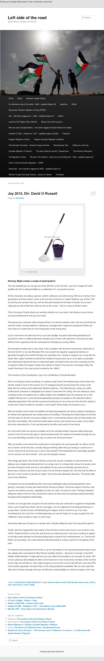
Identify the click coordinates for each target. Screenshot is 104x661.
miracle (92, 582)
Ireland (60, 116)
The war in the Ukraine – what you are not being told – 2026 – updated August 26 (61, 157)
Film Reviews (20, 582)
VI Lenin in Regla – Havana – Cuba (22, 600)
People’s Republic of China (19, 139)
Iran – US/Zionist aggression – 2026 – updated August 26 (31, 116)
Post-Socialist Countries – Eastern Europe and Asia (29, 145)
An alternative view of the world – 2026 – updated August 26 (32, 104)
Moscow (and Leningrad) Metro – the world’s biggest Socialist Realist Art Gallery (40, 127)
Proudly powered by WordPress (52, 651)
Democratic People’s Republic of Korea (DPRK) (27, 110)
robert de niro (17, 584)
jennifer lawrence (78, 582)
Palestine (66, 133)
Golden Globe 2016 (33, 582)
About (19, 98)
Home (11, 98)
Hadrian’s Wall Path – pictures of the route (25, 603)
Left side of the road (27, 17)
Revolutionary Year (60, 145)
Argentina (63, 104)
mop (9, 584)
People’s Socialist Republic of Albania (49, 139)
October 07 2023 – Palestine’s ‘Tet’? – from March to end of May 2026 (37, 606)
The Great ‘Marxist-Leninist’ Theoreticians (52, 151)
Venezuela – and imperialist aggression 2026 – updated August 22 (34, 168)
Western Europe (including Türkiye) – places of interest (30, 174)
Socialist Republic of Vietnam (20, 151)
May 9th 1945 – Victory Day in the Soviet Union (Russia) (31, 609)
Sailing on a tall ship (80, 145)
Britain (74, 104)
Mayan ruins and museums (52, 121)
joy (87, 582)
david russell (66, 582)
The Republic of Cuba (17, 157)
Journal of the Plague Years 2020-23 (23, 121)
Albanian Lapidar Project (36, 98)
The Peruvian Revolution (82, 151)
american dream (54, 582)
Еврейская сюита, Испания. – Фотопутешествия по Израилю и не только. (40, 630)
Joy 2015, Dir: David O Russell (32, 193)
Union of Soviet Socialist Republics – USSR (26, 162)
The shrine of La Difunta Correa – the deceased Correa (37, 627)
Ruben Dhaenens (15, 624)
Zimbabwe (60, 174)
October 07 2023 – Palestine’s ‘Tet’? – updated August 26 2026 (33, 133)
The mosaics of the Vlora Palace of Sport (25, 597)
